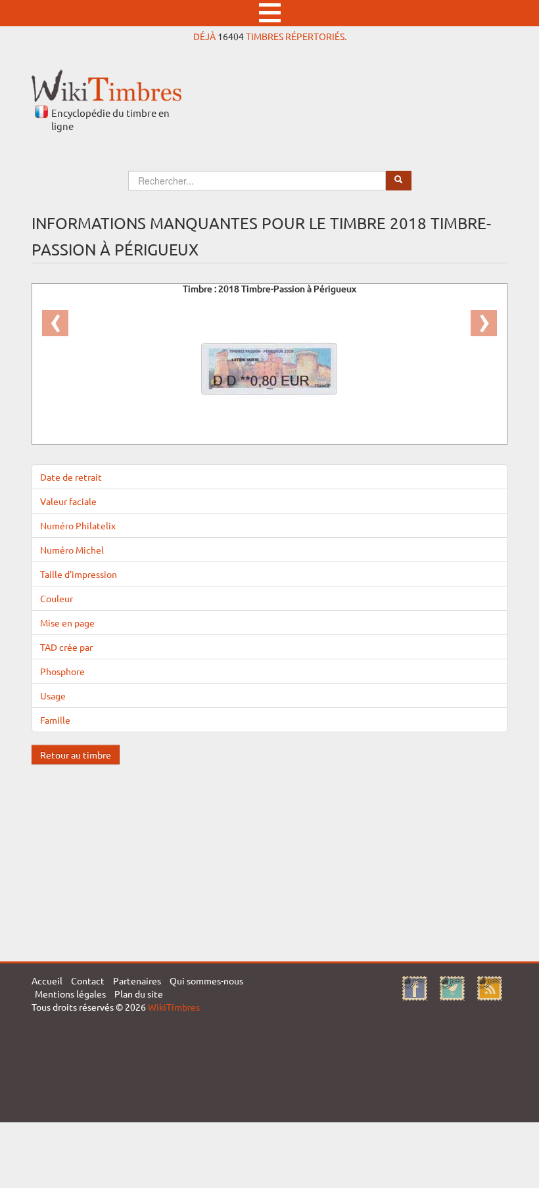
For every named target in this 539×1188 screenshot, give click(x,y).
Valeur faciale (68, 501)
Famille (55, 720)
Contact (88, 980)
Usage (53, 695)
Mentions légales (70, 994)
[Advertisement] (269, 856)
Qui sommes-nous (206, 980)
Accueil (47, 980)
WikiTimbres (174, 1007)
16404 (231, 36)
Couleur (56, 598)
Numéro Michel (72, 550)
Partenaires (137, 980)
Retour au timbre (75, 754)
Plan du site (138, 994)
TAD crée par (66, 647)
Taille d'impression (78, 574)
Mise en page (67, 622)
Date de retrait (71, 477)
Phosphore (62, 671)
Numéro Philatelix (78, 525)
